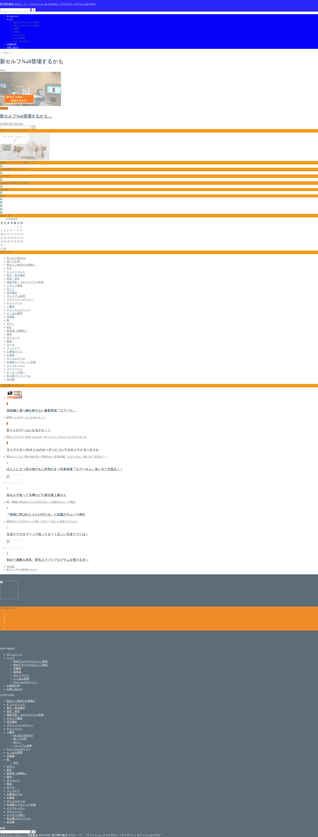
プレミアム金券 (16, 296)
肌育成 (16, 31)
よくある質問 (19, 38)
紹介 (9, 327)
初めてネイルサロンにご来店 (26, 25)
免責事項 (32, 835)
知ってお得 (13, 261)
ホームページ (13, 16)
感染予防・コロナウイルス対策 (25, 282)
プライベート (15, 369)
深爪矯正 (12, 292)
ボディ (11, 323)
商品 (9, 341)
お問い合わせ (13, 47)
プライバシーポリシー (20, 299)
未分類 (11, 379)
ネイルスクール (16, 358)
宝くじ (11, 289)
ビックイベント (16, 271)
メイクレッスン (16, 365)
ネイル (11, 344)
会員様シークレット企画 (21, 362)
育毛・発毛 (13, 278)
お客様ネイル (15, 351)
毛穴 (9, 268)
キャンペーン (19, 35)
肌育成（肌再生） (17, 330)
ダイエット (13, 337)
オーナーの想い (16, 372)
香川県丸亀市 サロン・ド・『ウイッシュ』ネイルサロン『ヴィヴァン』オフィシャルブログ (48, 4)
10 (1, 234)
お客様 (11, 355)
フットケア (13, 348)
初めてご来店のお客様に (21, 264)
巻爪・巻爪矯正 (16, 275)
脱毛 (9, 334)
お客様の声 (12, 44)
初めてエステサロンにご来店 (26, 22)
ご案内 (11, 306)
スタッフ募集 (15, 285)
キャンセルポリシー (22, 41)
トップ (10, 19)
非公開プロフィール (18, 375)
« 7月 (3, 248)
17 (1, 237)
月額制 (16, 28)
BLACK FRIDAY (16, 258)
